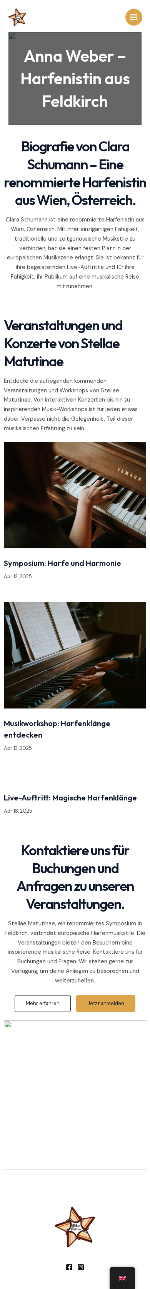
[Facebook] (69, 1267)
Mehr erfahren (43, 1003)
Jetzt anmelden (105, 1003)
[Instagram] (80, 1267)
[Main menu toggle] (133, 17)
